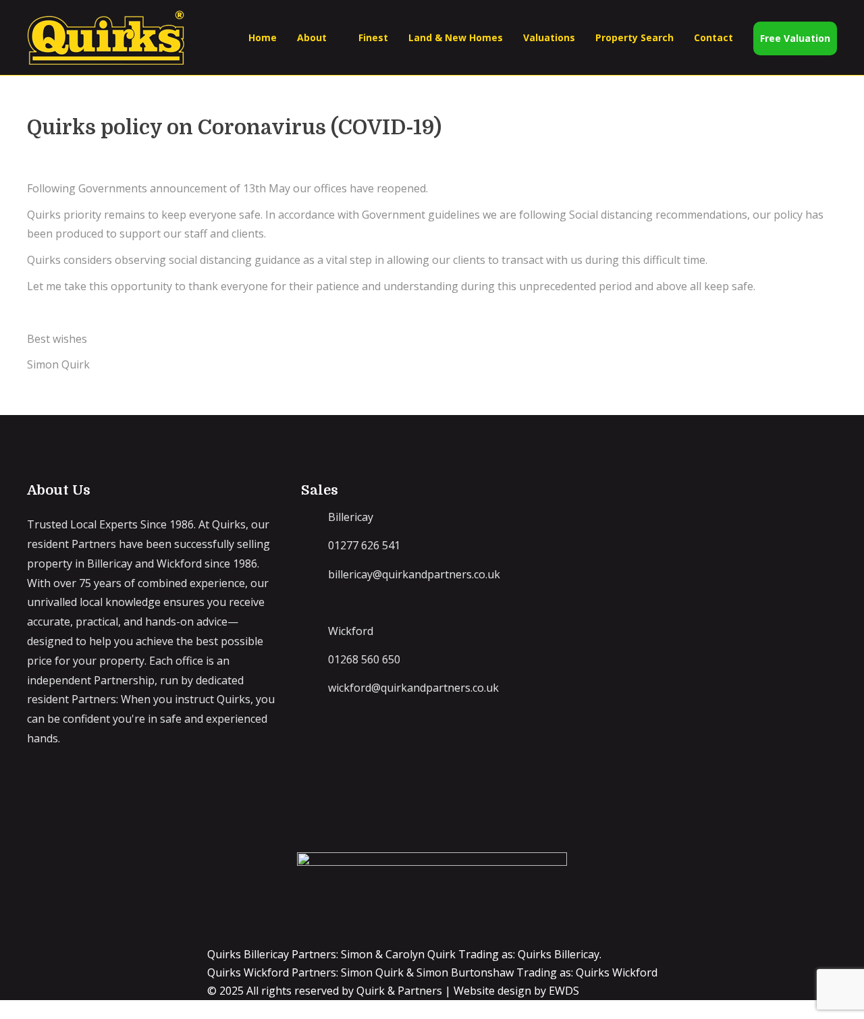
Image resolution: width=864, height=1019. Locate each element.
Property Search (634, 37)
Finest (373, 37)
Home (262, 37)
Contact (713, 37)
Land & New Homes (455, 37)
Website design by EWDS (516, 990)
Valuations (549, 37)
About (312, 37)
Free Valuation (795, 38)
